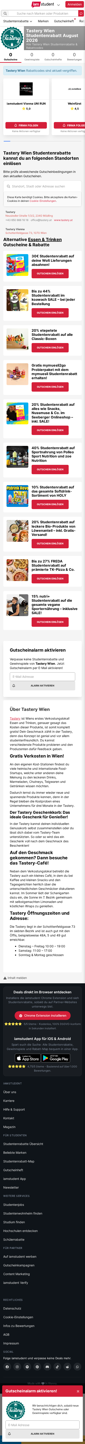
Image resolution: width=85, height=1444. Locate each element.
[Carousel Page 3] (20, 141)
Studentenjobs (13, 1204)
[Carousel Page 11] (71, 141)
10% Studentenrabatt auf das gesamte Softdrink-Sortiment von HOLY (53, 491)
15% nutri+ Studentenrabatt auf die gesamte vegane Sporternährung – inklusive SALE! (55, 604)
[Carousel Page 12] (78, 141)
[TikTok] (57, 1367)
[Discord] (47, 1367)
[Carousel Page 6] (39, 141)
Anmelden (75, 4)
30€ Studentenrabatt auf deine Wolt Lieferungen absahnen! (53, 260)
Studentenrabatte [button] (16, 21)
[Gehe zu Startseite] (42, 5)
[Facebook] (7, 1367)
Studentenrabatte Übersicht (23, 1144)
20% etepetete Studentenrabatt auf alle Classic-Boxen (52, 334)
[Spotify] (27, 1367)
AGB (6, 1334)
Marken (43, 21)
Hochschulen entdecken (20, 1231)
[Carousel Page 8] (52, 141)
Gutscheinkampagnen (18, 1265)
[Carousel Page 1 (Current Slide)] (7, 141)
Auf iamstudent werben (19, 1256)
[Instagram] (17, 1367)
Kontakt (8, 1118)
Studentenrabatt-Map (18, 1161)
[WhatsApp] (77, 1367)
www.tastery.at (63, 220)
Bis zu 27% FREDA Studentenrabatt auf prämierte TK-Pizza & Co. (53, 565)
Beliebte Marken (14, 1152)
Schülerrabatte (13, 1239)
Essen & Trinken (45, 239)
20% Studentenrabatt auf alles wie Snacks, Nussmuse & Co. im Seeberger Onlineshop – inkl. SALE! (53, 412)
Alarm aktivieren (42, 685)
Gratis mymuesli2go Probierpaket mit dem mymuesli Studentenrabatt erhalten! (54, 371)
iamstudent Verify (15, 1282)
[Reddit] (67, 1367)
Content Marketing (16, 1274)
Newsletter (11, 1187)
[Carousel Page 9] (58, 141)
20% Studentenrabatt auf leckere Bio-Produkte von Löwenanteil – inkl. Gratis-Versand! (54, 528)
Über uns (9, 1092)
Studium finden (14, 1222)
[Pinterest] (37, 1367)
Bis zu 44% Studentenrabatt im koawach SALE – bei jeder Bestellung (53, 297)
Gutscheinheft (64, 21)
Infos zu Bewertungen (18, 1326)
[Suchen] (5, 13)
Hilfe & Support (14, 1109)
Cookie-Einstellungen (43, 200)
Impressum (11, 1343)
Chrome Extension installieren (45, 1015)
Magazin (9, 1127)
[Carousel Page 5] (33, 141)
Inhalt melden (17, 978)
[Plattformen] (58, 5)
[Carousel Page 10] (65, 141)
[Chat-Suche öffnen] (81, 13)
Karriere (8, 1101)
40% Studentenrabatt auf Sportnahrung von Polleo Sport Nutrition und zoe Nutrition (53, 454)
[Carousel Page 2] (13, 141)
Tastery (15, 718)
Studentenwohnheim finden (22, 1213)
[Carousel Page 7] (45, 141)
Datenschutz (12, 1308)
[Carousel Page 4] (26, 141)
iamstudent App (14, 1179)
